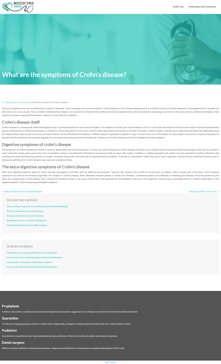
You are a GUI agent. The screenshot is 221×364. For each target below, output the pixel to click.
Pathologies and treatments (202, 7)
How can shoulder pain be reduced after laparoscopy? (32, 267)
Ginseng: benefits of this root (202, 191)
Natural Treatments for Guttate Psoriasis (23, 191)
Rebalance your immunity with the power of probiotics (32, 253)
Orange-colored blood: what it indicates (25, 216)
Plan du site (110, 362)
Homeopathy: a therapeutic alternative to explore (29, 262)
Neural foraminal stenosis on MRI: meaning (27, 225)
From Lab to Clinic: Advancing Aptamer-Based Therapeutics (34, 257)
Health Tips (178, 7)
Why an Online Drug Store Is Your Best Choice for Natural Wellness (37, 206)
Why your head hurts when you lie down (25, 211)
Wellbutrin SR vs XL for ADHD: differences (26, 220)
